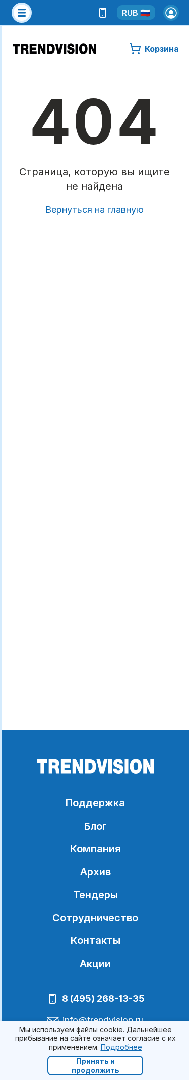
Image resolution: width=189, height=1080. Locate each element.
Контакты (95, 940)
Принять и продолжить (95, 1065)
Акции (95, 964)
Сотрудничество (95, 918)
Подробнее (121, 1047)
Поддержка (95, 803)
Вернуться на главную (94, 209)
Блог (95, 826)
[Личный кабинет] (171, 13)
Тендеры (95, 895)
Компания (95, 849)
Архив (95, 872)
